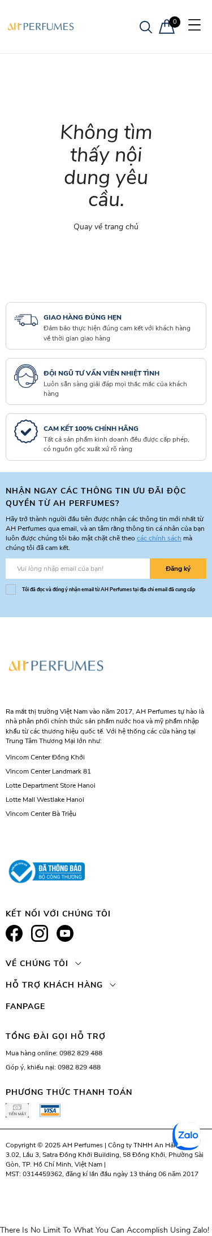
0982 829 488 (80, 1053)
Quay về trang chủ (106, 226)
